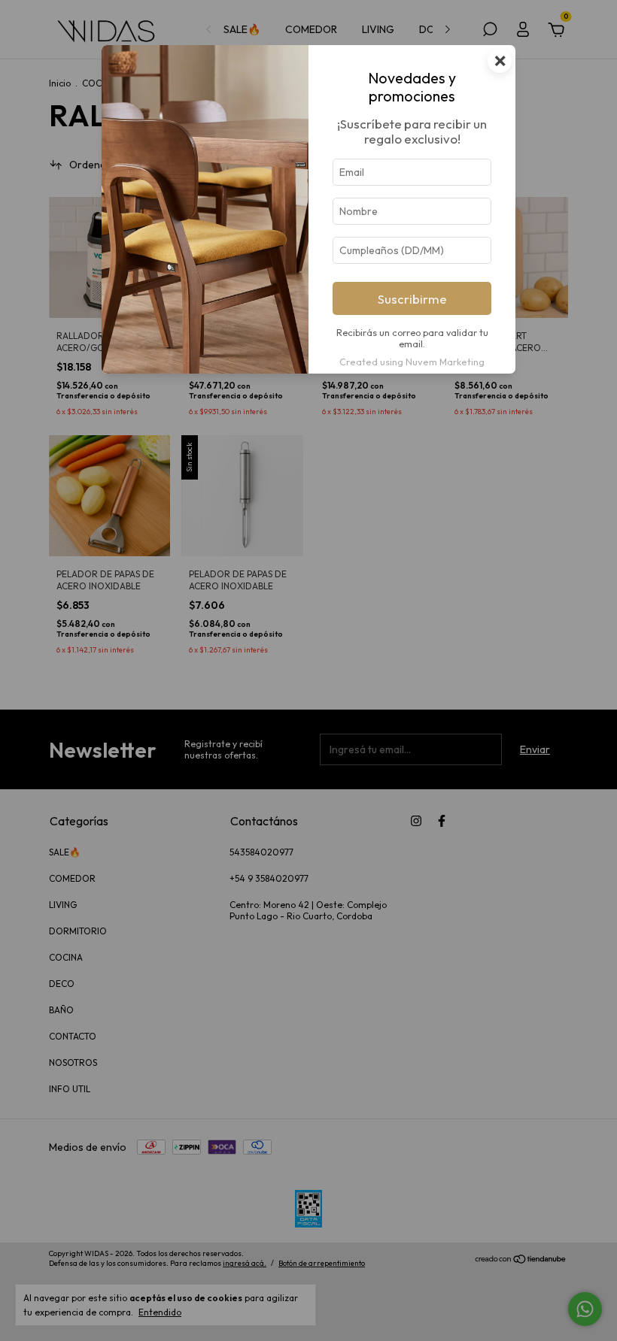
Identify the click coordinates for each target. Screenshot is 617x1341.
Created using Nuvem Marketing (412, 362)
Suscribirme (412, 299)
